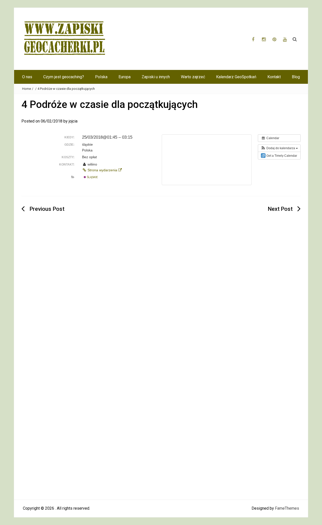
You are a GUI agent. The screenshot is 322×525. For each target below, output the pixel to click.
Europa (124, 76)
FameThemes (287, 508)
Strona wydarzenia (102, 170)
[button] (279, 148)
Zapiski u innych (156, 76)
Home (26, 89)
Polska (101, 76)
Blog (296, 76)
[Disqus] (161, 298)
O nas (27, 76)
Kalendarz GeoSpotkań (236, 76)
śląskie (92, 177)
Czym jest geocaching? (63, 76)
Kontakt (274, 76)
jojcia (73, 121)
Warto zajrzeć (193, 76)
